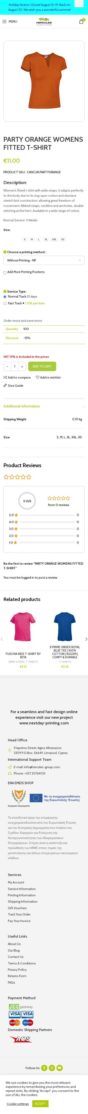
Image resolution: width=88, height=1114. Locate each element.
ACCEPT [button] (40, 1103)
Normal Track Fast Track (26, 299)
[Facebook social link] (44, 1068)
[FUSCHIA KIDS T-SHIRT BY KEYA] (23, 627)
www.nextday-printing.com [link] (44, 723)
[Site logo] (44, 21)
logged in (27, 577)
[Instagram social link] (52, 1068)
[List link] (44, 767)
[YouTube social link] (59, 1068)
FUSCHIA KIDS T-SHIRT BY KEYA (23, 655)
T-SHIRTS (31, 661)
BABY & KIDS (16, 661)
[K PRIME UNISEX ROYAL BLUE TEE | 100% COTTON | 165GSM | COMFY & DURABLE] (65, 627)
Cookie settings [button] (18, 1104)
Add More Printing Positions (26, 272)
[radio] (25, 239)
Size (6, 230)
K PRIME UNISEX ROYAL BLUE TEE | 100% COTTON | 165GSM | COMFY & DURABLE (65, 652)
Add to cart (42, 366)
